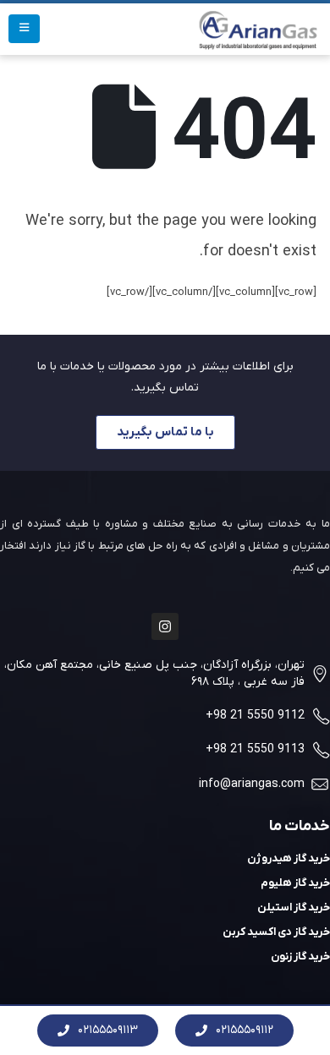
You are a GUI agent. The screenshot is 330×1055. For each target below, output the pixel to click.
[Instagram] (165, 626)
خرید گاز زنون (300, 956)
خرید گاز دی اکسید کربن (276, 932)
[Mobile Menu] (24, 28)
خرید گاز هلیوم (295, 883)
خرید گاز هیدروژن (288, 858)
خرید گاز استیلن (293, 907)
